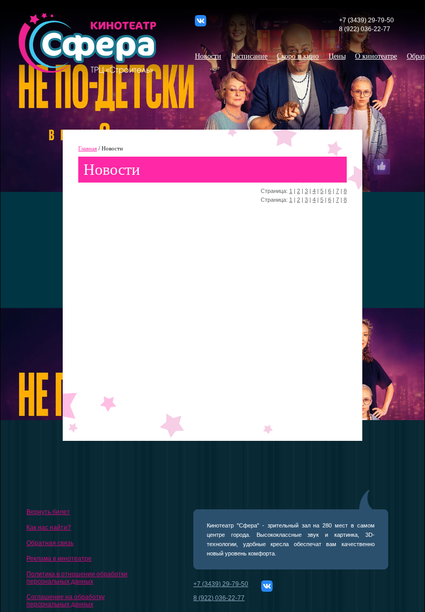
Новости (208, 56)
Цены (337, 56)
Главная (87, 148)
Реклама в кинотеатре (59, 558)
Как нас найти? (48, 527)
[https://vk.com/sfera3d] (206, 24)
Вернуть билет (48, 512)
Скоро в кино (298, 56)
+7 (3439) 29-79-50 (366, 20)
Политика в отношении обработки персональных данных (77, 578)
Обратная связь (50, 543)
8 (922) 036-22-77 (364, 29)
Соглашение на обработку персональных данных (65, 600)
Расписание (249, 56)
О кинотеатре (376, 56)
